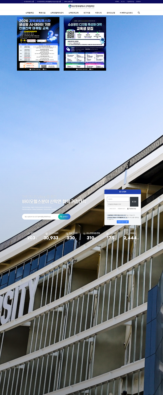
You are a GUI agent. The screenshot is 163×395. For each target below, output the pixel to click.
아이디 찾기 (113, 208)
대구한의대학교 (28, 1)
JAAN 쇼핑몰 (67, 1)
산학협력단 (30, 13)
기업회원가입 (130, 1)
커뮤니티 (98, 13)
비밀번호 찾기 (121, 208)
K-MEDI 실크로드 (126, 13)
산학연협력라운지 (57, 13)
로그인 (123, 1)
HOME (117, 1)
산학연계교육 (74, 13)
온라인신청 (111, 13)
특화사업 (42, 13)
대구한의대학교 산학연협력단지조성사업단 (48, 1)
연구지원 (87, 13)
